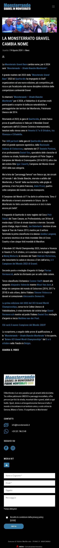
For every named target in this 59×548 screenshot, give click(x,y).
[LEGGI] (13, 520)
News (27, 50)
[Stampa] (4, 56)
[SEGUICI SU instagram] (13, 448)
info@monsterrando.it (21, 425)
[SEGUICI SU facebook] (6, 448)
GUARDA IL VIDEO (10, 350)
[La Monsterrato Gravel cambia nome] (29, 25)
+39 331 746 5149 (19, 431)
